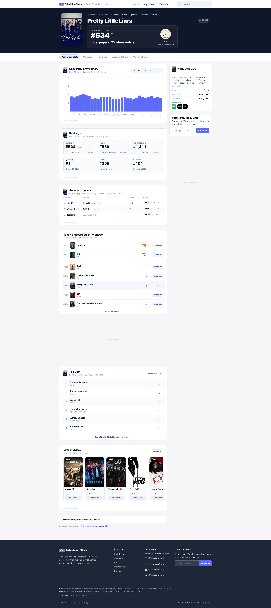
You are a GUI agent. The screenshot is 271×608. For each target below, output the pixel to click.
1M (139, 70)
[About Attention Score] (173, 44)
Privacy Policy (82, 603)
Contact (118, 571)
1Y (156, 70)
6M (150, 70)
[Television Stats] (70, 4)
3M (145, 70)
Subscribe (202, 130)
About (117, 562)
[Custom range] (160, 70)
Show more (176, 86)
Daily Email (119, 554)
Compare (118, 558)
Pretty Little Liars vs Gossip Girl (94, 526)
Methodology (120, 566)
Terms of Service (66, 603)
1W (133, 70)
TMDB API (86, 595)
